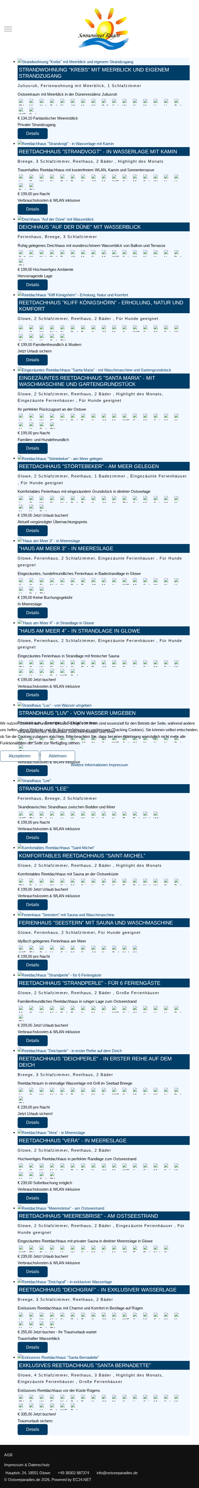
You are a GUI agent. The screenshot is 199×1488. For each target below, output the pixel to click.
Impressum (118, 765)
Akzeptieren (20, 756)
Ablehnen (58, 756)
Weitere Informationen (89, 765)
